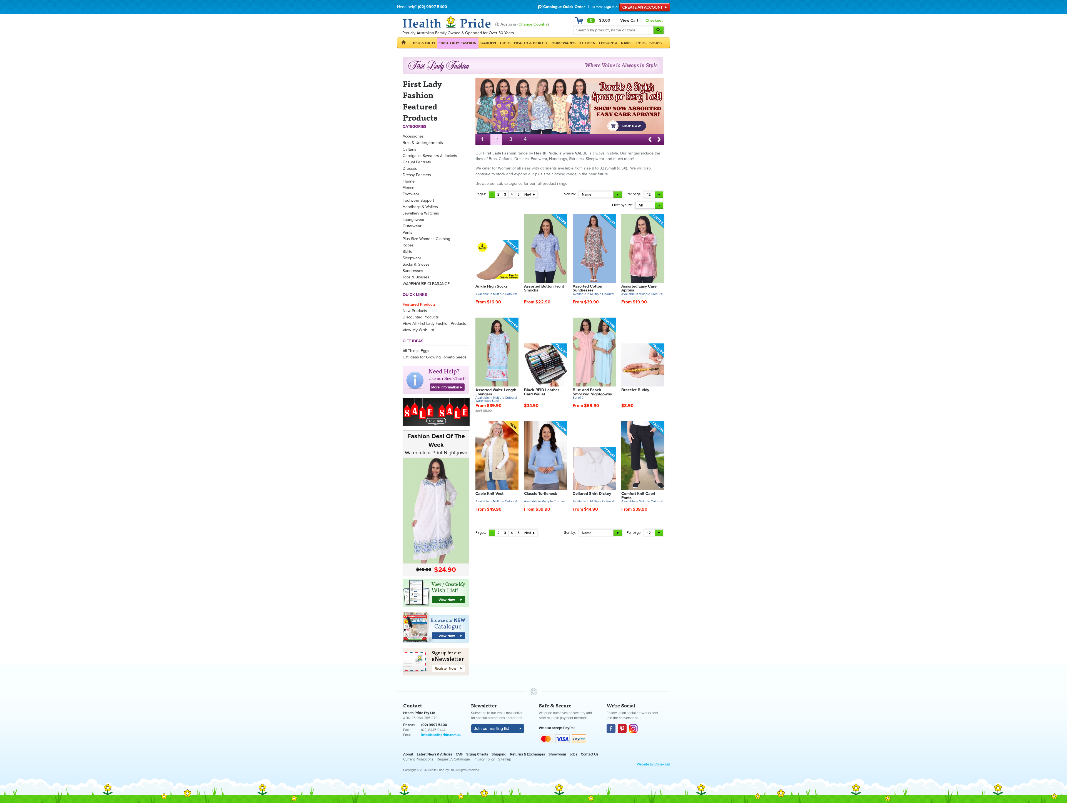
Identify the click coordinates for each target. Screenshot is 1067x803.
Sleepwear (412, 258)
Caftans (409, 149)
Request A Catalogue (453, 759)
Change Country (533, 24)
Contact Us (589, 754)
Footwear (411, 194)
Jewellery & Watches (421, 213)
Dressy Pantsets (417, 175)
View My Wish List (418, 330)
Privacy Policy (484, 759)
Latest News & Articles (434, 754)
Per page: (634, 194)
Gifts (505, 43)
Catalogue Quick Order (564, 6)
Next (528, 194)
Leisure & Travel (615, 43)
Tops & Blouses (416, 277)
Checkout (654, 20)
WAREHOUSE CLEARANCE (426, 283)
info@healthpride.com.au (441, 735)
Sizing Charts (477, 754)
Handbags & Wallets (420, 207)
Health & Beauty (531, 43)
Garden (488, 43)
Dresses (410, 168)
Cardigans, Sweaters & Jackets (430, 155)
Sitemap (504, 759)
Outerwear (412, 226)
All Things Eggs (416, 350)
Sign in (609, 7)
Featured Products (419, 304)
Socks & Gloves (416, 264)
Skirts (407, 251)
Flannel (409, 181)
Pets (640, 43)
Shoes (655, 43)
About (408, 754)
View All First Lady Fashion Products (434, 323)
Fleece (408, 187)
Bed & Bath (424, 43)
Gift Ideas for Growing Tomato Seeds (435, 357)
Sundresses (413, 270)
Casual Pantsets (417, 162)
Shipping (499, 754)
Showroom (557, 754)
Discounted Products (421, 317)
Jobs (573, 754)
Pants (407, 232)
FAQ (459, 754)
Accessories (413, 136)
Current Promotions (418, 759)
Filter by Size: (622, 205)
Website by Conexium (653, 764)
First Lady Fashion (457, 43)
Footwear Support (418, 200)
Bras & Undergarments (423, 142)
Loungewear (414, 219)
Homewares (563, 43)
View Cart (629, 20)
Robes (408, 245)
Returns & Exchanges (527, 754)
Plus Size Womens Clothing (426, 238)
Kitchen (587, 43)
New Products (415, 310)
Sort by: (570, 194)
